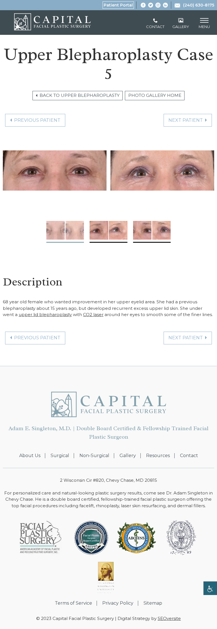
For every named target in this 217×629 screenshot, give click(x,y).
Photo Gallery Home (154, 95)
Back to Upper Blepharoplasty (80, 95)
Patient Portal (118, 5)
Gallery (128, 455)
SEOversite (169, 618)
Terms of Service (73, 603)
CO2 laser (93, 314)
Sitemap (153, 603)
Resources (158, 455)
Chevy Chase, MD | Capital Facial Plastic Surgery (52, 21)
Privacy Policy (117, 603)
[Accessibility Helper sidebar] (210, 588)
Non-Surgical (94, 455)
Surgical (60, 455)
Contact (189, 455)
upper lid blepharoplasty (45, 314)
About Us (29, 455)
